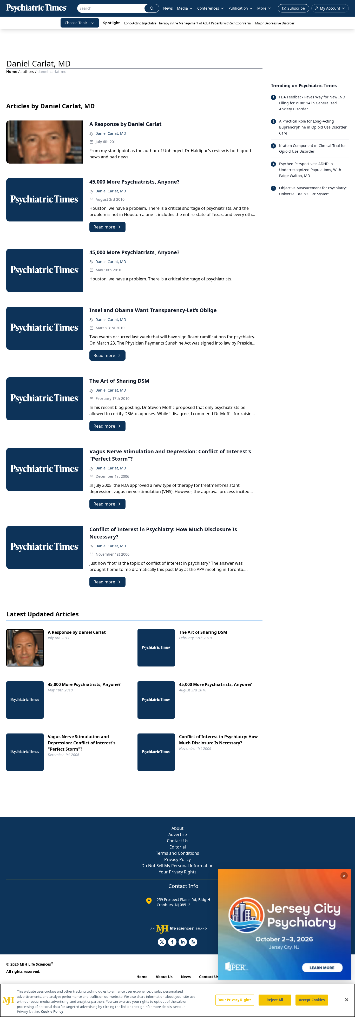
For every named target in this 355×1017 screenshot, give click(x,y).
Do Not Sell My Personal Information (177, 865)
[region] (177, 1000)
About (177, 828)
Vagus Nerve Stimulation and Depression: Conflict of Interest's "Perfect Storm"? (81, 743)
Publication (238, 8)
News (168, 8)
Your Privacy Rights (177, 872)
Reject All (275, 1000)
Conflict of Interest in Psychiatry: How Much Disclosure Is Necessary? (218, 740)
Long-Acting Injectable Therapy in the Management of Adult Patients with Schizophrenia (187, 23)
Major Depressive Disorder (274, 23)
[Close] (346, 1000)
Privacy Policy (177, 859)
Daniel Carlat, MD (110, 133)
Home (11, 71)
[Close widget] (344, 875)
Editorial (177, 847)
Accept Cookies (312, 1000)
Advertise (177, 834)
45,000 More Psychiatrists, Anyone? (84, 684)
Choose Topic (76, 22)
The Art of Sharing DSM (203, 632)
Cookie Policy (52, 1011)
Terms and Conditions (177, 853)
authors (27, 71)
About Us (164, 976)
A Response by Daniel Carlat (77, 632)
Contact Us (177, 841)
